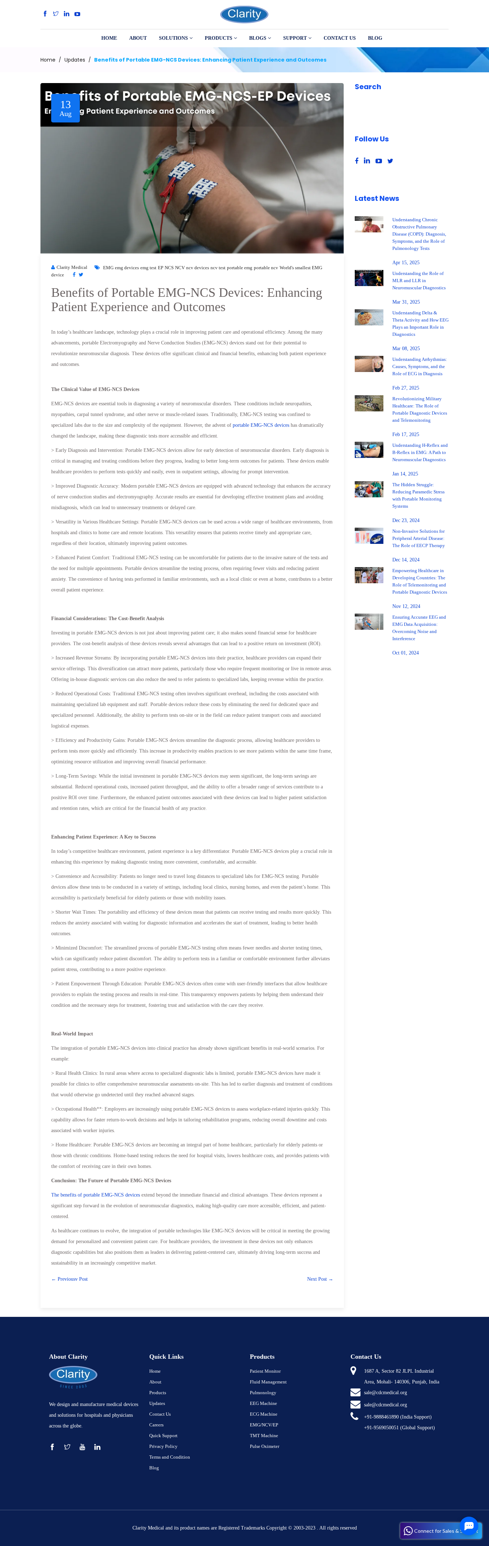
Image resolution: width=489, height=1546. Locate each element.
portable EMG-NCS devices (261, 425)
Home (47, 59)
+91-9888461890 (381, 1417)
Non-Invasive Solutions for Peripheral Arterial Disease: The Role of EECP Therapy (418, 538)
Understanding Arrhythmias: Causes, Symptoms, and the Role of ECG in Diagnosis (419, 366)
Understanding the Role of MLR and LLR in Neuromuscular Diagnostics (419, 280)
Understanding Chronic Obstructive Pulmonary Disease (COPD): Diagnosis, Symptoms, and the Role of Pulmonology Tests (419, 234)
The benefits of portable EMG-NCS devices (95, 1195)
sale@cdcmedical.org (385, 1392)
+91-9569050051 (381, 1427)
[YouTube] (77, 14)
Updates (74, 59)
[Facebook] (45, 14)
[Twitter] (56, 14)
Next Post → (320, 1279)
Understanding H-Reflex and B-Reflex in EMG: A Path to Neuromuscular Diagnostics (420, 452)
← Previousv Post (69, 1279)
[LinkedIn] (66, 14)
